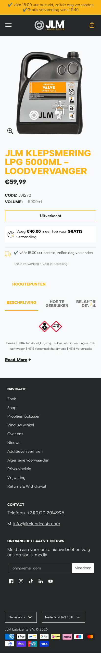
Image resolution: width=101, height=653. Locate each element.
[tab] (21, 304)
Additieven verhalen (25, 451)
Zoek (11, 399)
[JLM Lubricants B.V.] (49, 25)
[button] (92, 25)
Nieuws (13, 442)
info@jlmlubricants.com (36, 524)
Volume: (14, 202)
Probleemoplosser (23, 416)
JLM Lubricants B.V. (20, 629)
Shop (11, 407)
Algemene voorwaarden (28, 460)
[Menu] (8, 25)
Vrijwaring (16, 477)
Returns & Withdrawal (26, 486)
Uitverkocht (50, 215)
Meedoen (83, 568)
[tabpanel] (50, 339)
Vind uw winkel (20, 425)
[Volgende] (90, 304)
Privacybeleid (19, 468)
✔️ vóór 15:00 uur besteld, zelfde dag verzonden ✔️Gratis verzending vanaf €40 (51, 7)
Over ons (15, 434)
